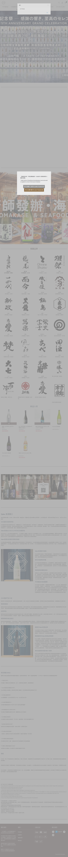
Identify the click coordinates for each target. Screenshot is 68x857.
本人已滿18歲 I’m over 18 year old (34, 190)
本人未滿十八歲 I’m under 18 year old (34, 186)
